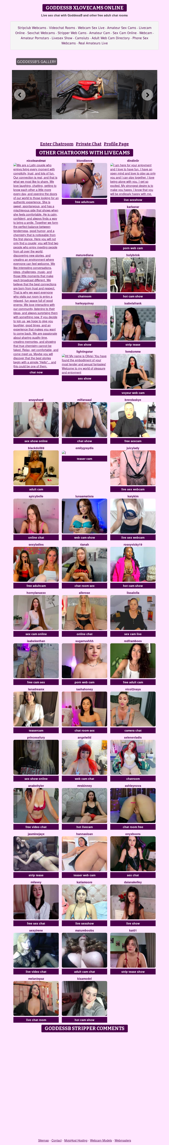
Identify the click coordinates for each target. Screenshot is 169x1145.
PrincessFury (36, 737)
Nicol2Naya (133, 689)
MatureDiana (84, 255)
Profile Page (116, 143)
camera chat (133, 730)
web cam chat (84, 779)
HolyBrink (133, 255)
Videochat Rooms (62, 28)
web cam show (84, 537)
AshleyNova (133, 786)
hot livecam (84, 827)
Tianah (84, 544)
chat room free (133, 827)
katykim (133, 496)
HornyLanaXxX (36, 593)
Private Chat (88, 143)
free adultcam (84, 202)
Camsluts (82, 38)
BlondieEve (84, 160)
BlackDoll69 (36, 448)
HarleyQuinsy (84, 303)
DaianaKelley (133, 882)
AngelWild (84, 737)
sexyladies (36, 544)
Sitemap (43, 1140)
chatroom (84, 296)
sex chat (133, 875)
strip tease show (133, 971)
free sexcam (132, 441)
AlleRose (84, 593)
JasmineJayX (36, 834)
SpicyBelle (36, 496)
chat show (84, 441)
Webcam (145, 33)
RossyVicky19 (133, 544)
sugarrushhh (84, 641)
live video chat (36, 971)
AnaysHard (36, 400)
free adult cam (133, 682)
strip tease (133, 344)
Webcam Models (101, 1140)
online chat (36, 537)
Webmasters (123, 1140)
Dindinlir (133, 160)
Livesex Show (62, 38)
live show (84, 344)
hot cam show (133, 296)
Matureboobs (84, 930)
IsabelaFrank (133, 303)
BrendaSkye (133, 400)
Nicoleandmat (36, 160)
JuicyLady (133, 448)
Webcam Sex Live (91, 28)
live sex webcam (132, 489)
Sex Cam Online (125, 33)
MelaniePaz (36, 978)
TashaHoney (84, 689)
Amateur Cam (99, 33)
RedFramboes (133, 641)
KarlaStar (133, 207)
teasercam (36, 730)
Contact (57, 1140)
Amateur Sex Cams (121, 28)
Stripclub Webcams (32, 28)
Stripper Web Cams (72, 33)
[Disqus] (84, 1085)
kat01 (133, 930)
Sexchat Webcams (41, 33)
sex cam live (133, 634)
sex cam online (36, 634)
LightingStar (84, 351)
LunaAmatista (84, 496)
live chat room (36, 1020)
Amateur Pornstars (35, 38)
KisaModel (84, 978)
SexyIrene (36, 930)
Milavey (36, 882)
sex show (84, 378)
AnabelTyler (36, 786)
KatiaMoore (84, 882)
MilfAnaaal (84, 400)
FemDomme (133, 351)
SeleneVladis (133, 737)
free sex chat (36, 923)
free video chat (36, 827)
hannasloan (84, 834)
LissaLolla (133, 593)
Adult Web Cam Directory (111, 38)
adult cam (36, 489)
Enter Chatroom (56, 143)
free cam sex (36, 682)
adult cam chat (84, 971)
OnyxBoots (133, 834)
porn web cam (133, 248)
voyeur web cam (133, 393)
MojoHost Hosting (75, 1140)
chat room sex (85, 586)
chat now (36, 372)
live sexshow (133, 200)
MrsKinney (84, 786)
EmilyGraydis (85, 448)
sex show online (36, 441)
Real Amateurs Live (93, 43)
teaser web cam (84, 875)
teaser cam (84, 459)
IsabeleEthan (36, 641)
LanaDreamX (36, 689)
